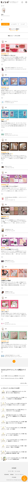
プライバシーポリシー (19, 474)
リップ (2, 375)
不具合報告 (14, 477)
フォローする (5, 24)
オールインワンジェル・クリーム (12, 378)
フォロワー (15, 24)
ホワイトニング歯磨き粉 (13, 375)
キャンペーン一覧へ (14, 30)
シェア (23, 24)
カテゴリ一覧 (10, 471)
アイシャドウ (22, 375)
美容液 (6, 375)
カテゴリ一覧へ (23, 383)
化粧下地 (21, 378)
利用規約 (12, 474)
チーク (2, 378)
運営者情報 (6, 474)
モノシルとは (17, 471)
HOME (14, 468)
